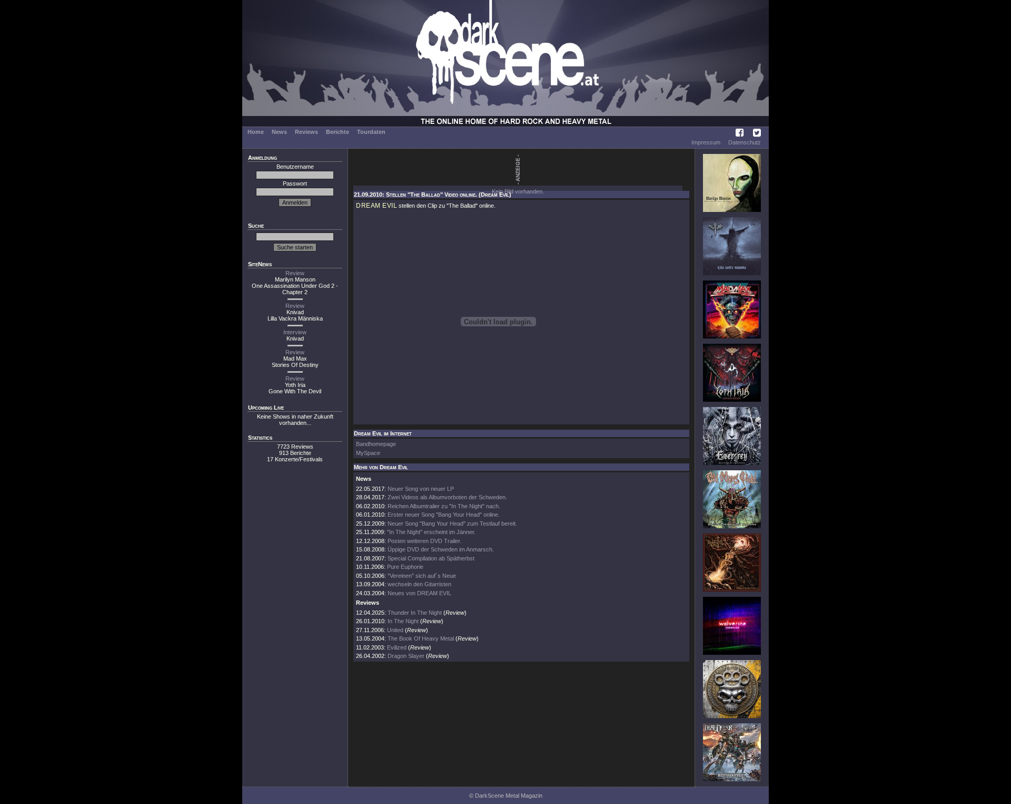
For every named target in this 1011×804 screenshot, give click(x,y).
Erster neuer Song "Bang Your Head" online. (444, 514)
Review (294, 273)
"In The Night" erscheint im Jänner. (431, 532)
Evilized (397, 647)
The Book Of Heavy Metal (421, 638)
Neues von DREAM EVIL (419, 593)
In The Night (403, 621)
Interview (294, 332)
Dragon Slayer (406, 656)
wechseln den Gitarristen (419, 584)
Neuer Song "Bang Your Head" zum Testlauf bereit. (452, 523)
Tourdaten (371, 132)
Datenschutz (744, 142)
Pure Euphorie (405, 567)
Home (255, 132)
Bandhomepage (376, 444)
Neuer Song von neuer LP (421, 489)
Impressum (705, 142)
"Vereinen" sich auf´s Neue (422, 576)
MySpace (368, 453)
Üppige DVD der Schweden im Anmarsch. (441, 549)
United (395, 630)
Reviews (306, 132)
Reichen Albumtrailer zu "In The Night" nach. (444, 506)
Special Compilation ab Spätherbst (431, 558)
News (279, 132)
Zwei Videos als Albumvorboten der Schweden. (447, 497)
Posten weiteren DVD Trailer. (424, 541)
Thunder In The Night (415, 612)
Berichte (337, 132)
